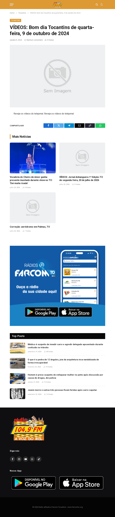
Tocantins (15, 20)
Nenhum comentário (35, 40)
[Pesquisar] (97, 4)
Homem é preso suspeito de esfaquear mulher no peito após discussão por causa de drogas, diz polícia (65, 376)
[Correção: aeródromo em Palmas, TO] (33, 207)
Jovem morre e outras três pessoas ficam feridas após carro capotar (62, 390)
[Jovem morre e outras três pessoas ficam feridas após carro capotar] (17, 393)
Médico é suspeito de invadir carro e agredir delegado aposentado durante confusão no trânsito (65, 346)
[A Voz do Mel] (57, 4)
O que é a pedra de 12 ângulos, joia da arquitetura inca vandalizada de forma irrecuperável (63, 361)
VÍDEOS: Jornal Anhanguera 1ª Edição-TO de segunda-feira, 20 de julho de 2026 (81, 178)
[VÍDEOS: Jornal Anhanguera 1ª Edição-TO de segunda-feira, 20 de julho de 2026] (82, 158)
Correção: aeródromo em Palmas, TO (30, 226)
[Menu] (11, 4)
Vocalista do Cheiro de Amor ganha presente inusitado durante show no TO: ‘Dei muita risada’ (31, 180)
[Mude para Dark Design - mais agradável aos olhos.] (101, 4)
